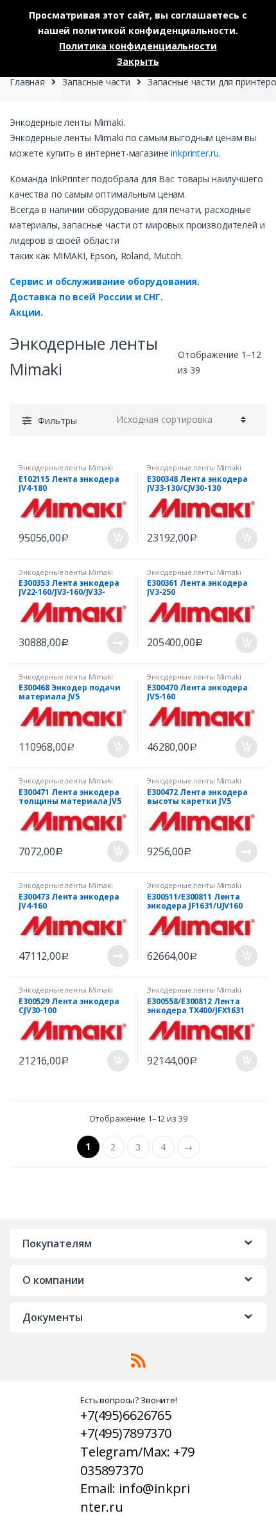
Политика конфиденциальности (137, 46)
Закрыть (138, 61)
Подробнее (117, 643)
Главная (27, 82)
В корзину (117, 538)
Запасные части (96, 82)
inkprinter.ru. (195, 153)
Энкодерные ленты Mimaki (66, 467)
